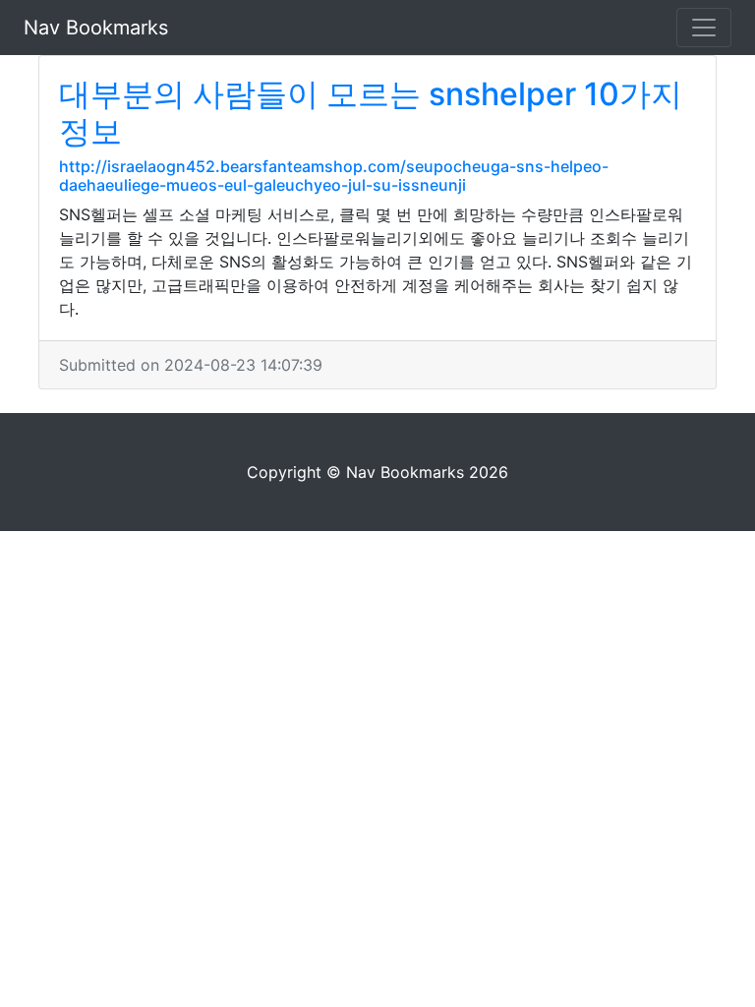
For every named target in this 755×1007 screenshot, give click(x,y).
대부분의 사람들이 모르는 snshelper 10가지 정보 (370, 112)
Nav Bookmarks (96, 27)
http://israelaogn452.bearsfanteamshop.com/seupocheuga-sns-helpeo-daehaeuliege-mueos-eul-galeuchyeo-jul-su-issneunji (334, 175)
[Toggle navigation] (703, 27)
